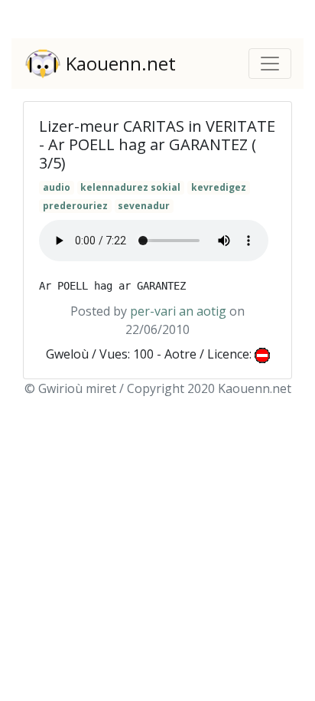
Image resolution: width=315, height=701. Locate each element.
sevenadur (144, 205)
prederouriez (75, 205)
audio (56, 187)
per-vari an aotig (178, 311)
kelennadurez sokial (130, 187)
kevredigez (218, 187)
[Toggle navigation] (269, 63)
